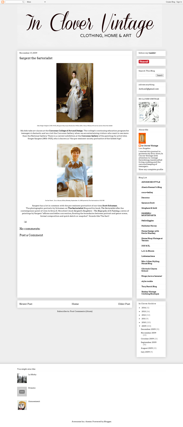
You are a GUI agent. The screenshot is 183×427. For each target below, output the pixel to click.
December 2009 (148, 329)
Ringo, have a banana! (151, 276)
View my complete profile (151, 169)
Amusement (34, 401)
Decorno (145, 198)
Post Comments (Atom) (81, 311)
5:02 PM (102, 200)
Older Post (124, 304)
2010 (144, 322)
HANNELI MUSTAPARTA (148, 214)
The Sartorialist (93, 200)
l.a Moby (32, 374)
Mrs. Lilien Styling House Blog (150, 262)
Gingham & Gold (149, 208)
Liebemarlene (148, 256)
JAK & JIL (145, 246)
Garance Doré (147, 203)
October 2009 (147, 339)
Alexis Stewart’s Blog (151, 187)
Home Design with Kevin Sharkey (150, 232)
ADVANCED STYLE (150, 182)
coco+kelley (147, 192)
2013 (144, 311)
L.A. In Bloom (147, 251)
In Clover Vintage (149, 146)
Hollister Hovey (149, 226)
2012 (144, 315)
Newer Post (25, 304)
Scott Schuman (109, 206)
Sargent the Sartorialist (35, 58)
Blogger (107, 421)
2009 (144, 326)
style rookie (147, 281)
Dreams (32, 388)
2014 (144, 308)
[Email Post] (25, 222)
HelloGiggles (147, 221)
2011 (144, 319)
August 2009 (147, 348)
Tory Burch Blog (149, 286)
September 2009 (148, 342)
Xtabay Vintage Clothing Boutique (150, 293)
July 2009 (145, 352)
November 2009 (148, 333)
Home (75, 304)
